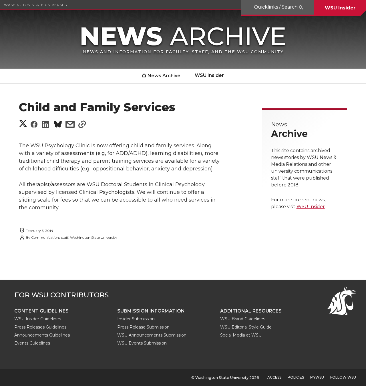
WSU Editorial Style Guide (246, 327)
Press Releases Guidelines (40, 327)
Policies (296, 377)
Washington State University (36, 5)
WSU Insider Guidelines (37, 318)
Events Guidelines (32, 343)
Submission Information (151, 311)
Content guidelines (41, 311)
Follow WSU (343, 377)
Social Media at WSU (241, 335)
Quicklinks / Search (276, 7)
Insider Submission (136, 318)
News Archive (164, 75)
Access (274, 377)
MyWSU (317, 377)
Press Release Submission (143, 327)
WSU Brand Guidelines (242, 318)
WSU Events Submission (142, 343)
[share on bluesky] (58, 125)
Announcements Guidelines (42, 335)
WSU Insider (340, 8)
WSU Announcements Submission (151, 335)
